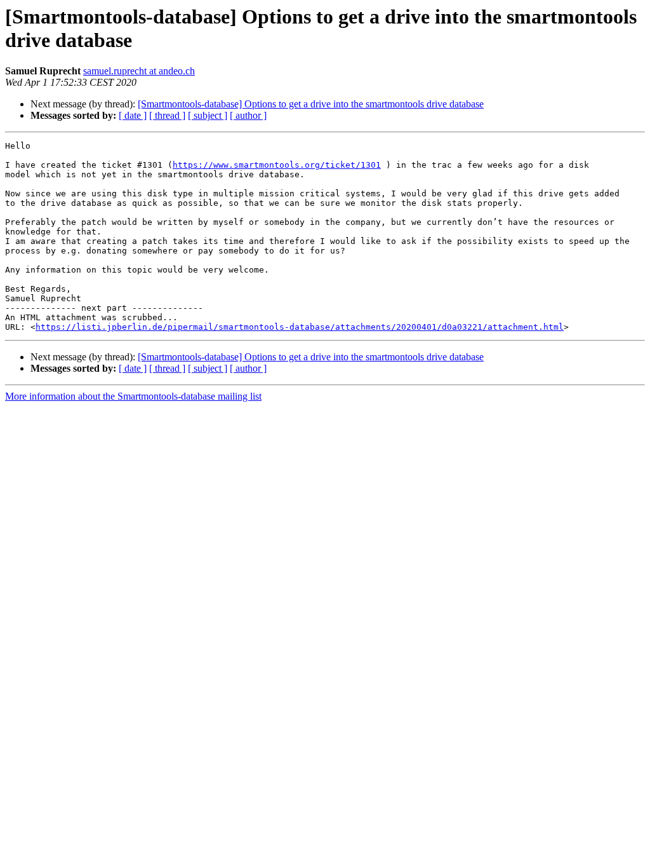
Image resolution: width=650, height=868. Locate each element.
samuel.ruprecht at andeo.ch (139, 70)
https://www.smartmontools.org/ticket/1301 (277, 165)
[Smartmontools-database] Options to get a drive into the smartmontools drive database (311, 103)
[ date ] (133, 115)
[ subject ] (207, 115)
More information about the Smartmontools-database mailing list (133, 396)
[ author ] (248, 115)
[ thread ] (167, 115)
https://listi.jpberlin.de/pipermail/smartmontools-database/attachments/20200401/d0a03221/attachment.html (300, 327)
